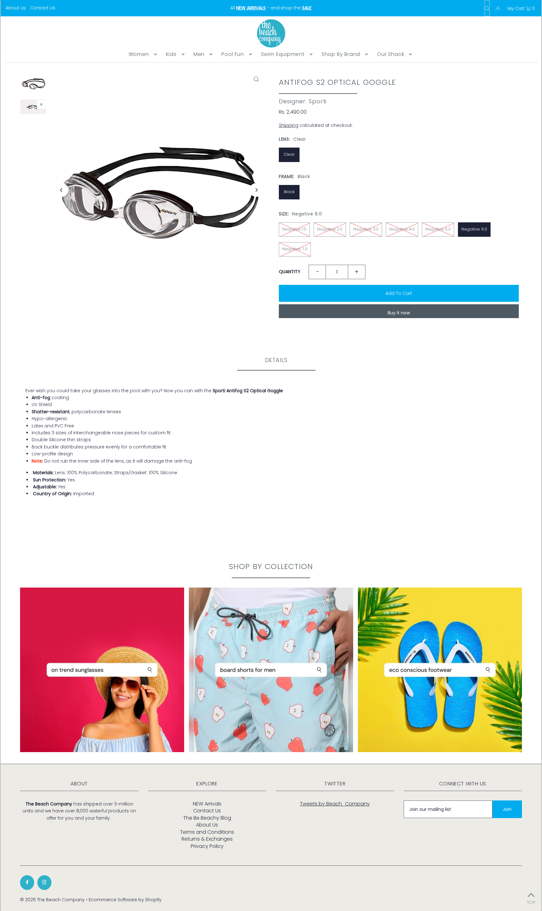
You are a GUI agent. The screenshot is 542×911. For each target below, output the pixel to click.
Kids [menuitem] (171, 54)
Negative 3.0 (366, 229)
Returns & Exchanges (207, 839)
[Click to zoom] (256, 79)
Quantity (289, 271)
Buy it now (399, 313)
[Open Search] (487, 8)
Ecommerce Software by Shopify (125, 900)
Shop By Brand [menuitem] (340, 54)
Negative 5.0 (438, 229)
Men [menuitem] (199, 54)
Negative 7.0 (294, 249)
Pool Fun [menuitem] (232, 54)
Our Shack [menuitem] (390, 54)
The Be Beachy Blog (207, 818)
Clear (289, 154)
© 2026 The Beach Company (52, 900)
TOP (531, 902)
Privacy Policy (207, 846)
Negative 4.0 (402, 229)
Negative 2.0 (330, 229)
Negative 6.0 (474, 229)
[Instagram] (44, 882)
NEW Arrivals (207, 803)
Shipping (288, 125)
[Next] (256, 190)
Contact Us (42, 8)
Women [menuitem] (139, 54)
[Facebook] (27, 882)
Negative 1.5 (294, 229)
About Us (16, 8)
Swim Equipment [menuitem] (283, 54)
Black (289, 192)
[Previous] (61, 190)
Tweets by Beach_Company (335, 803)
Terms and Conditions (207, 832)
